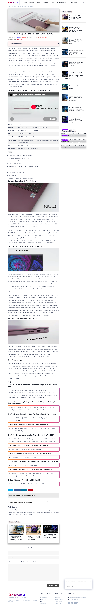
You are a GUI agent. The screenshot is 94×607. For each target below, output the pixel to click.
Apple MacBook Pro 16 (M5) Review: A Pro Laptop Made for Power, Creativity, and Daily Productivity (73, 75)
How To (38, 2)
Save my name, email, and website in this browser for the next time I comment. (28, 562)
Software (45, 2)
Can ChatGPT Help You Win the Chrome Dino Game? (76, 87)
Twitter (11, 490)
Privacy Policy (58, 601)
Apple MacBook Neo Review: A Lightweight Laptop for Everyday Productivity (75, 98)
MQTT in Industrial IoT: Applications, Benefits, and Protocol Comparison (76, 109)
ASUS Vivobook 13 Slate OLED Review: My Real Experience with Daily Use (73, 144)
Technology (24, 2)
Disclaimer (57, 597)
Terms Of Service (59, 599)
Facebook (17, 490)
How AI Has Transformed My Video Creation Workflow (76, 64)
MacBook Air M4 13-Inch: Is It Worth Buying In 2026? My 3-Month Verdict (76, 18)
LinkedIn (24, 490)
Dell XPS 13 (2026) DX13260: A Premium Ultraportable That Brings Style (76, 41)
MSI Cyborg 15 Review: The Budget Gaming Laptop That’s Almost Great (76, 120)
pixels (19, 420)
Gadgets (31, 2)
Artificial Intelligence (62, 2)
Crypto (52, 2)
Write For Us (58, 603)
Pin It (30, 490)
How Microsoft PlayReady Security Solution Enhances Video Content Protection (76, 53)
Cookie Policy (70, 586)
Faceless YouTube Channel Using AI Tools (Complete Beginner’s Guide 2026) (76, 29)
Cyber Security (73, 2)
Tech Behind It (10, 601)
